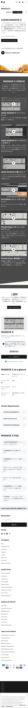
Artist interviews (5, 637)
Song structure (5, 657)
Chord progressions (6, 660)
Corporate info (5, 546)
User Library (4, 592)
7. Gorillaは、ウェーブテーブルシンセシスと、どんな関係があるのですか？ (13, 498)
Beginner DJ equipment (7, 646)
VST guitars (4, 619)
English (2, 683)
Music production (6, 643)
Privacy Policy (9, 706)
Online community (6, 590)
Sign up (14, 524)
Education (4, 560)
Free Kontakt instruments (8, 635)
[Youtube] (7, 534)
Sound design (5, 654)
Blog (2, 543)
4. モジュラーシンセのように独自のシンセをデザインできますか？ (12, 469)
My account (4, 576)
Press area (4, 557)
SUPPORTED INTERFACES (11, 425)
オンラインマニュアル (9, 40)
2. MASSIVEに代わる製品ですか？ (12, 451)
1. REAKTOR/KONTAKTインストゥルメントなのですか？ (13, 443)
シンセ (6, 6)
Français (3, 690)
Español (2, 692)
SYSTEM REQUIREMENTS (11, 412)
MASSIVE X (5, 9)
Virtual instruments (6, 608)
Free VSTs (3, 605)
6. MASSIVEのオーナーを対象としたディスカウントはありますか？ (12, 488)
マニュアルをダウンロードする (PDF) (12, 48)
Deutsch (2, 686)
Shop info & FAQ (5, 573)
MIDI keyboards (5, 611)
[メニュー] (26, 2)
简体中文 (3, 688)
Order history (4, 578)
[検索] (16, 2)
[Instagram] (4, 534)
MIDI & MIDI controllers (7, 649)
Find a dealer (4, 581)
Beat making (4, 640)
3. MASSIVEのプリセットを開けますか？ (12, 459)
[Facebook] (2, 534)
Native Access (5, 584)
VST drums (4, 622)
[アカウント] (19, 2)
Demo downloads (6, 595)
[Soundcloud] (9, 534)
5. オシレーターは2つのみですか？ (12, 478)
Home (2, 6)
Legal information (6, 563)
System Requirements (10, 418)
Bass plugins (4, 613)
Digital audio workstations (8, 651)
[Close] (26, 694)
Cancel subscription (6, 587)
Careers (3, 554)
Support (3, 552)
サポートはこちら (14, 307)
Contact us (4, 549)
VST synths (4, 616)
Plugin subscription (6, 625)
